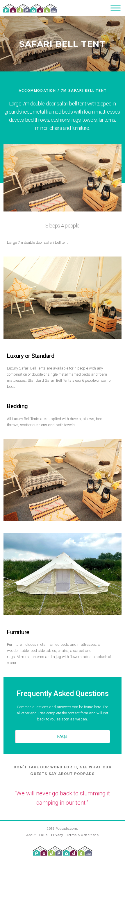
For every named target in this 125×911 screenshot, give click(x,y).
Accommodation (37, 91)
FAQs (62, 736)
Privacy (57, 835)
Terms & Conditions (82, 835)
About (31, 835)
